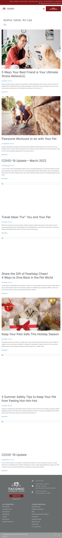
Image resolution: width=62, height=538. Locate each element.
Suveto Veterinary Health (11, 534)
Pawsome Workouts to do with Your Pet (29, 139)
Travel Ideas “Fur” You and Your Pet (26, 217)
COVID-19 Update (14, 455)
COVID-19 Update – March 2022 (24, 160)
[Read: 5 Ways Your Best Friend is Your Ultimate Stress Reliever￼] (31, 49)
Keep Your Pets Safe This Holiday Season (30, 334)
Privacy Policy (16, 499)
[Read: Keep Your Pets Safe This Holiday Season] (31, 314)
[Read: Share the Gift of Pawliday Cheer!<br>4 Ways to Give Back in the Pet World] (31, 253)
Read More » (5, 92)
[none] (55, 535)
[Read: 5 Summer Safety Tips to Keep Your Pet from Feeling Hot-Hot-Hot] (31, 373)
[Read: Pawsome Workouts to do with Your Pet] (31, 115)
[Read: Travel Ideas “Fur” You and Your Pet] (31, 198)
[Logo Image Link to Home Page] (8, 9)
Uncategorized (5, 143)
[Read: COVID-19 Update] (31, 436)
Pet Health (4, 81)
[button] (43, 8)
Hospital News (5, 459)
